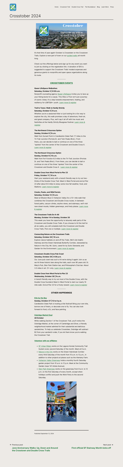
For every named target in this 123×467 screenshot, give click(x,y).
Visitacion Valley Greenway (49, 360)
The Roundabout (90, 7)
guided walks (72, 56)
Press (112, 7)
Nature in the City (46, 352)
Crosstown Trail (65, 7)
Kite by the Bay (40, 298)
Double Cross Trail (77, 7)
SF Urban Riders (45, 346)
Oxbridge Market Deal (43, 315)
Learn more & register (67, 103)
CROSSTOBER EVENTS (61, 83)
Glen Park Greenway (47, 369)
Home (56, 7)
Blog (98, 7)
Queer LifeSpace (64, 94)
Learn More (105, 7)
